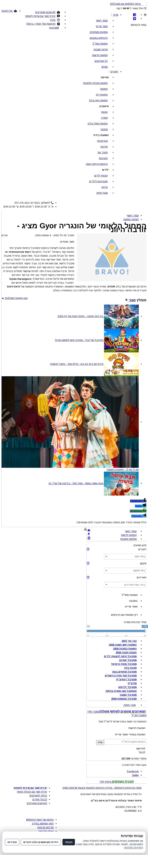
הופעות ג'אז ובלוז (98, 100)
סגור (132, 300)
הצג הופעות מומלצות (16, 298)
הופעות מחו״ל (100, 43)
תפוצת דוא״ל (139, 715)
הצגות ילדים (101, 175)
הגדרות (12, 842)
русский (54, 27)
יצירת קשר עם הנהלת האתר (32, 791)
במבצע (133, 600)
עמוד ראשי (102, 20)
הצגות (104, 112)
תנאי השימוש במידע (43, 823)
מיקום (143, 563)
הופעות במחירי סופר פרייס (130, 734)
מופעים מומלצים (99, 32)
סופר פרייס (102, 26)
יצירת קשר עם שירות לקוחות (40, 16)
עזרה (53, 19)
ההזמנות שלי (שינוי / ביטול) (41, 23)
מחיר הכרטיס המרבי (135, 622)
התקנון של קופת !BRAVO (40, 819)
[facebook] (134, 14)
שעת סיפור (102, 192)
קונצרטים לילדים (98, 181)
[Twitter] (134, 18)
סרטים (104, 146)
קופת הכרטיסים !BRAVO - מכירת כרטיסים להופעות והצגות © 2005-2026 (102, 787)
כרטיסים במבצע (99, 37)
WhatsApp (136, 511)
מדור (115, 14)
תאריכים (141, 577)
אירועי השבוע (101, 49)
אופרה (104, 117)
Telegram (137, 516)
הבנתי (68, 842)
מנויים (105, 66)
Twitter (139, 506)
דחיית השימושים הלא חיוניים (40, 842)
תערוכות (103, 158)
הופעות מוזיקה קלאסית (95, 83)
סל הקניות (7, 10)
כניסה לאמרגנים (38, 795)
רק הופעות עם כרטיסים (124, 614)
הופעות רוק (102, 94)
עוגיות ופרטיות (46, 831)
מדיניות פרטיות (45, 827)
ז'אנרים (114, 71)
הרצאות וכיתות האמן (97, 164)
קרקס (105, 187)
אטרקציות (102, 140)
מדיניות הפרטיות (132, 847)
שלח (100, 742)
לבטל (142, 752)
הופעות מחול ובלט (98, 123)
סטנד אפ (103, 152)
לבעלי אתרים (39, 799)
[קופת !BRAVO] (145, 14)
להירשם (140, 748)
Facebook (136, 501)
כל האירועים (101, 61)
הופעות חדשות (100, 55)
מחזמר (104, 129)
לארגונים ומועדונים (45, 12)
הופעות (104, 88)
